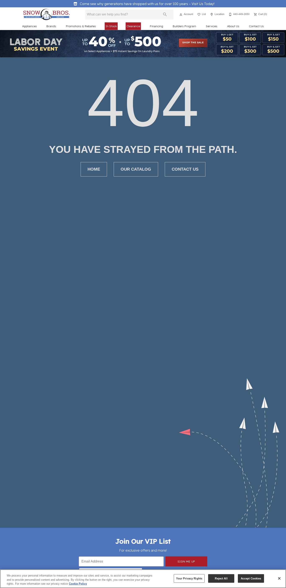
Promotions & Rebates (81, 26)
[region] (143, 578)
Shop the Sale (193, 43)
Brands (51, 26)
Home (94, 169)
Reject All (221, 578)
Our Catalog (136, 169)
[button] (180, 14)
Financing (156, 26)
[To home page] (46, 14)
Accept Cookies (251, 578)
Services (211, 26)
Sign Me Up (186, 561)
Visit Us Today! (147, 4)
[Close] (279, 578)
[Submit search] (165, 14)
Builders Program (184, 26)
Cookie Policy (78, 583)
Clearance (133, 26)
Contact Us (256, 26)
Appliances (29, 26)
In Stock (111, 26)
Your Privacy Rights (189, 578)
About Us (233, 26)
